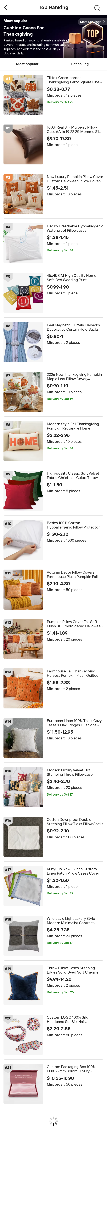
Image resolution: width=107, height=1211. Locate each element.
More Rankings (90, 22)
